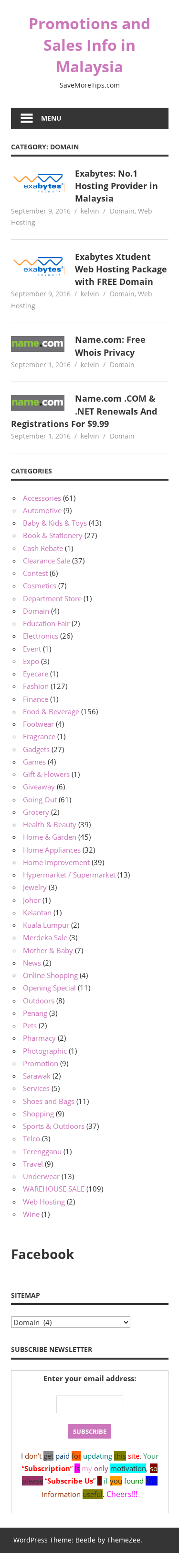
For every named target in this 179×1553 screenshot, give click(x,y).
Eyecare (35, 673)
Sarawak (37, 1075)
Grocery (36, 812)
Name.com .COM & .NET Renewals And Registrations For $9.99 (84, 411)
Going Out (40, 799)
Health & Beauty (49, 824)
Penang (35, 1013)
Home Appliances (52, 850)
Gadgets (36, 749)
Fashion (36, 686)
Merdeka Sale (45, 937)
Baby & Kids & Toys (55, 523)
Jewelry (35, 887)
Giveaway (39, 786)
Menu (51, 118)
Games (34, 761)
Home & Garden (49, 837)
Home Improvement (56, 862)
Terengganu (42, 1151)
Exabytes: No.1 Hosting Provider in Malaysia (116, 186)
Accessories (42, 498)
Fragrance (39, 736)
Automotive (42, 510)
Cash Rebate (43, 548)
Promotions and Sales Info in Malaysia (89, 45)
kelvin (90, 210)
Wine (31, 1214)
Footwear (38, 724)
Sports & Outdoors (53, 1126)
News (32, 963)
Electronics (40, 636)
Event (32, 648)
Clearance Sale (46, 560)
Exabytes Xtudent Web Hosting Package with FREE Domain (121, 269)
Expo (31, 661)
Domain (122, 210)
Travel (33, 1164)
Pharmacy (39, 1038)
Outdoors (38, 1000)
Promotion (40, 1063)
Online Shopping (50, 975)
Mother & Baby (48, 950)
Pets (30, 1025)
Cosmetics (39, 585)
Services (36, 1088)
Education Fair (46, 623)
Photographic (45, 1051)
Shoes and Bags (48, 1101)
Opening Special (49, 987)
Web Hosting (44, 1201)
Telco (31, 1138)
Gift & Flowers (46, 774)
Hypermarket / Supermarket (69, 874)
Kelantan (37, 912)
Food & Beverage (51, 711)
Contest (35, 573)
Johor (32, 900)
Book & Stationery (53, 535)
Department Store (52, 598)
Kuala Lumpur (46, 925)
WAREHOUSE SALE (53, 1188)
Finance (35, 699)
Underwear (41, 1176)
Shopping (38, 1113)
